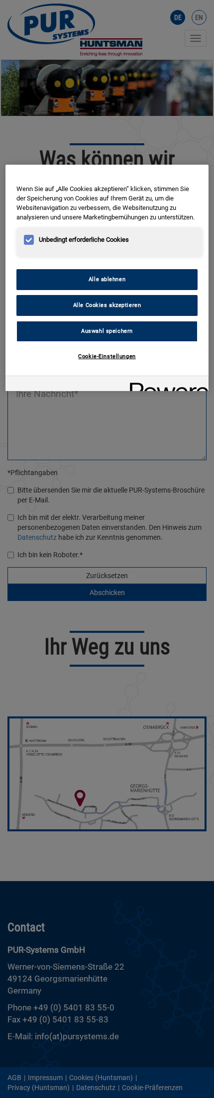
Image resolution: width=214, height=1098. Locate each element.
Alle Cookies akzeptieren (107, 304)
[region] (107, 278)
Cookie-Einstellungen (106, 356)
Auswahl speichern (107, 330)
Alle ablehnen (107, 279)
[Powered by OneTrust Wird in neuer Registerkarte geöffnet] (166, 385)
